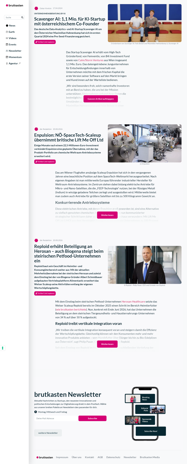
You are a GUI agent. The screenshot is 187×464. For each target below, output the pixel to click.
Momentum (15, 57)
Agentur (13, 63)
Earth (11, 31)
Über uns (76, 457)
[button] (45, 42)
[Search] (22, 17)
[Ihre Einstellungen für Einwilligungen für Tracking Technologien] (2, 348)
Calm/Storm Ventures (90, 60)
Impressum (62, 457)
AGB (100, 457)
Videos (12, 38)
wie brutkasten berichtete (71, 309)
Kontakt (89, 457)
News (11, 25)
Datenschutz (113, 457)
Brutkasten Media (150, 457)
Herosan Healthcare (133, 301)
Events (12, 44)
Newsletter (14, 50)
